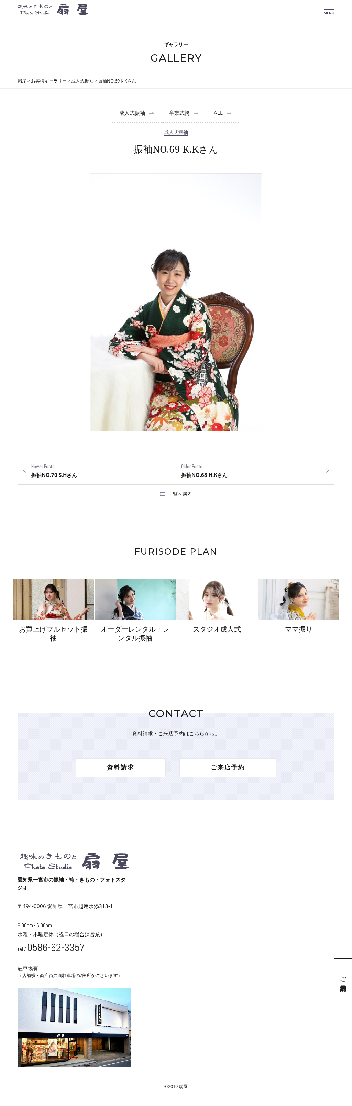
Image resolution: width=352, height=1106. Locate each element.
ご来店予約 (343, 976)
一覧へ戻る (180, 494)
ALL (218, 112)
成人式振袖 (132, 112)
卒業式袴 (179, 112)
